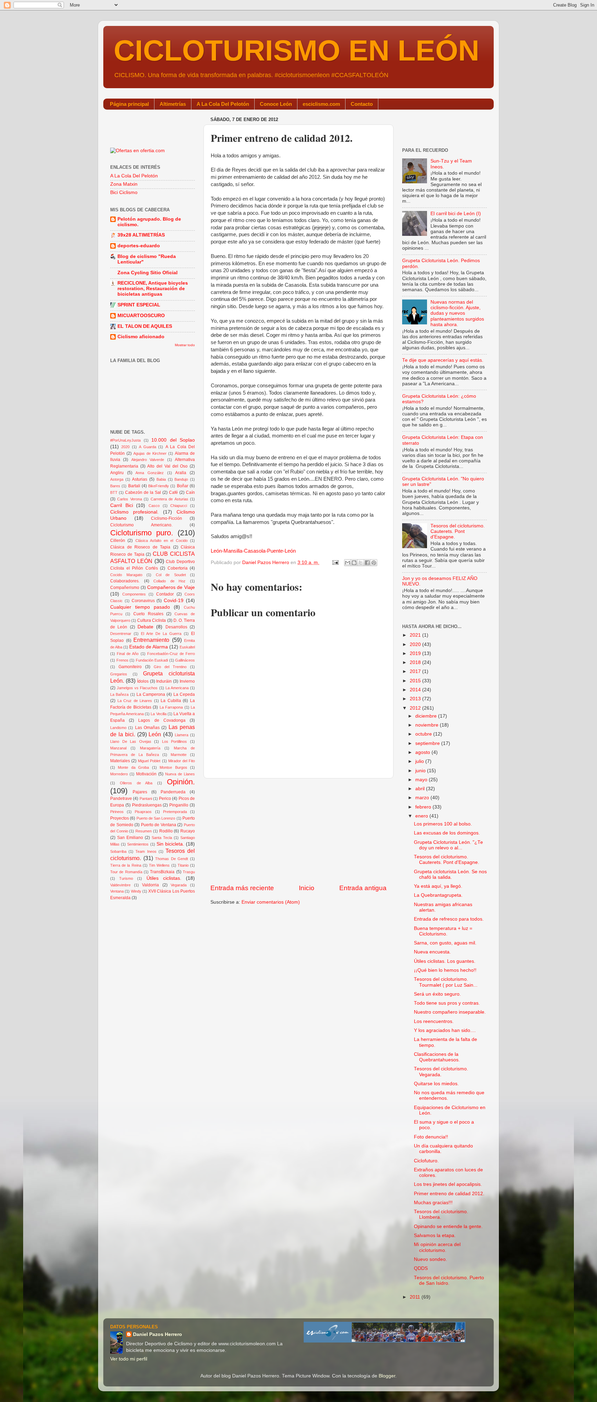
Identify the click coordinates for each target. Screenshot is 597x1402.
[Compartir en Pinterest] (373, 562)
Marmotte (179, 755)
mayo (422, 779)
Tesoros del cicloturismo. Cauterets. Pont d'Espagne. (457, 531)
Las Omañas (147, 727)
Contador (165, 594)
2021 (416, 635)
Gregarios (118, 674)
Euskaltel (187, 647)
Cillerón (117, 540)
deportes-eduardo (138, 245)
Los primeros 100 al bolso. (443, 824)
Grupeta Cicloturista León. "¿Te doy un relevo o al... (448, 845)
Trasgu (189, 872)
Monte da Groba (133, 767)
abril (420, 788)
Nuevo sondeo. (430, 1259)
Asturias (139, 479)
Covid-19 (173, 600)
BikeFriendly (158, 486)
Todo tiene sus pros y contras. (447, 1003)
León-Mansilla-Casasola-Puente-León (253, 551)
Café (173, 492)
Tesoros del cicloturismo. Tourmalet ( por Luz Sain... (445, 982)
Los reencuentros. (434, 1021)
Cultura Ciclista (151, 620)
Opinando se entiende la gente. (448, 1226)
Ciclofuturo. (426, 1160)
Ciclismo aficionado (140, 336)
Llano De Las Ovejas (130, 741)
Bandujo (181, 479)
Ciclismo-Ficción (166, 518)
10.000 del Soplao (173, 440)
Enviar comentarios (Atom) (270, 902)
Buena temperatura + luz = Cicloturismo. (443, 931)
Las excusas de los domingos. (447, 833)
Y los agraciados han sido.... (445, 1030)
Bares (115, 486)
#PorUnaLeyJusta (125, 440)
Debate (145, 626)
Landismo (118, 728)
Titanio (183, 865)
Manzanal (118, 748)
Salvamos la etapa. (435, 1235)
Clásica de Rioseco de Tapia (140, 547)
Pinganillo (178, 805)
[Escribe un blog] (354, 562)
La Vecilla (158, 714)
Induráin (164, 681)
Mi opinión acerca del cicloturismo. (437, 1247)
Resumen (143, 831)
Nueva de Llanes (180, 774)
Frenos (122, 660)
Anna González (149, 473)
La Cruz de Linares (134, 701)
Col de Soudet (171, 575)
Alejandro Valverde (147, 460)
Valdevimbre (120, 885)
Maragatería (150, 748)
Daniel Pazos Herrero (157, 1334)
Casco (154, 506)
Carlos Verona (129, 499)
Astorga (116, 479)
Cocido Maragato (126, 575)
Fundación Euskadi (152, 660)
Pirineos (117, 812)
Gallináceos (185, 660)
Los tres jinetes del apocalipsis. (448, 1184)
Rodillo (166, 831)
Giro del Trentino (170, 667)
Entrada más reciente (242, 888)
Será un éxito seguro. (437, 994)
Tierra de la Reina (125, 865)
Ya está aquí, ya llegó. (438, 886)
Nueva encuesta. (432, 951)
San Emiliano (130, 837)
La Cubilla (171, 700)
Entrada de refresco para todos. (449, 919)
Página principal (129, 104)
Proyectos (119, 818)
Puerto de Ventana (158, 824)
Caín (190, 492)
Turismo (126, 878)
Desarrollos (176, 627)
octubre (424, 734)
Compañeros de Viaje (171, 587)
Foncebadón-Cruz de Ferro (171, 654)
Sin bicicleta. (170, 844)
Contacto (362, 104)
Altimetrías (173, 104)
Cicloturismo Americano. (141, 525)
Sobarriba (118, 851)
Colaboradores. (125, 581)
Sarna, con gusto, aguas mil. (445, 943)
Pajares (140, 792)
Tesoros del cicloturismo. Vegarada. (441, 1071)
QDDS (421, 1268)
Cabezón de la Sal (143, 492)
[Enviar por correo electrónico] (347, 562)
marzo (422, 797)
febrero (424, 807)
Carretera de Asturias (169, 499)
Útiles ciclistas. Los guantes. (444, 961)
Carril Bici (121, 505)
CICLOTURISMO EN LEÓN (296, 50)
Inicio (306, 888)
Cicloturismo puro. (141, 532)
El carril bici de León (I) (455, 213)
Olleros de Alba (136, 783)
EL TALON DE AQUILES (144, 326)
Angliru (117, 472)
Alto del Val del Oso (167, 466)
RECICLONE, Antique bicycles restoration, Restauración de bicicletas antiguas (152, 288)
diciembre (426, 716)
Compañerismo (124, 587)
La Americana (177, 688)
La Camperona (150, 694)
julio (420, 761)
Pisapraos (143, 812)
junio (421, 770)
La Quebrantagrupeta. (438, 895)
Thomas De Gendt (171, 859)
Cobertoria (178, 568)
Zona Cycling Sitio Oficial (147, 272)
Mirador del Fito (181, 761)
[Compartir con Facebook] (367, 562)
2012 (416, 708)
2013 (416, 698)
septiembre (428, 743)
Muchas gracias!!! (433, 1202)
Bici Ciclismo (124, 192)
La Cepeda (184, 694)
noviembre (427, 725)
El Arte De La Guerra (161, 633)
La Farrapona (171, 707)
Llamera (181, 735)
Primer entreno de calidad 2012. (449, 1193)
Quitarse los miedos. (436, 1083)
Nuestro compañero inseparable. (450, 1012)
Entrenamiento (151, 640)
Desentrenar (120, 633)
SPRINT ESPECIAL (138, 304)
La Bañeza (119, 694)
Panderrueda (173, 792)
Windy (136, 891)
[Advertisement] (298, 831)
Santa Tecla (162, 838)
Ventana (117, 891)
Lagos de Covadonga (161, 720)
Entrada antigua (363, 888)
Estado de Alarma (148, 646)
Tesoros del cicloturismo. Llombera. (441, 1214)
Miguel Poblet (149, 761)
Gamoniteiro (130, 666)
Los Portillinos (174, 741)
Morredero (119, 774)
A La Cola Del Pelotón (223, 104)
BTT (113, 492)
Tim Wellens (159, 865)
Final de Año (128, 654)
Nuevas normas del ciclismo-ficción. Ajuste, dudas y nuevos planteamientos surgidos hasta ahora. (457, 313)
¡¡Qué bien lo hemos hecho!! (445, 970)
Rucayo (187, 831)
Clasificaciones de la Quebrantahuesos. (437, 1057)
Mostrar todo (185, 345)
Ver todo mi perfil (128, 1359)
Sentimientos (138, 844)
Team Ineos (145, 851)
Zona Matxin (124, 184)
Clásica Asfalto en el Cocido (161, 540)
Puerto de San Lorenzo (156, 818)
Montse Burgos (173, 767)
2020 (125, 447)
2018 (416, 662)
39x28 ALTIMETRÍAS (141, 235)
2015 (416, 680)
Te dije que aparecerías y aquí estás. (442, 360)
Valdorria (150, 885)
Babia (161, 479)
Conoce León (276, 104)
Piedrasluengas (147, 805)
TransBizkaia (162, 871)
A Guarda (147, 447)
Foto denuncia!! (431, 1137)
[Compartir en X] (360, 562)
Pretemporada (175, 812)
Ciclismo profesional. (134, 512)
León (155, 734)
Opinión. (181, 781)
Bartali (134, 485)
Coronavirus (143, 600)
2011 (415, 1297)
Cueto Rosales (148, 613)
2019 (416, 653)
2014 (416, 689)
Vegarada (179, 885)
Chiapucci (178, 506)
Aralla (180, 472)
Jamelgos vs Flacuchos (137, 688)
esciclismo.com (321, 104)
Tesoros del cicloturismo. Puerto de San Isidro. (449, 1280)
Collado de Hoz (169, 581)
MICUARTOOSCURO (141, 315)
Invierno (187, 681)
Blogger (387, 1375)
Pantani (146, 798)
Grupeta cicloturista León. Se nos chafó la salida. (450, 874)
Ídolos (143, 681)
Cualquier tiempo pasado (140, 607)
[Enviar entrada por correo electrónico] (335, 562)
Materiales (120, 760)
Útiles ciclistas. (163, 878)
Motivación (146, 774)
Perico (165, 798)
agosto (423, 752)
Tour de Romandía (126, 872)
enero (422, 816)
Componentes (134, 594)
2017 (416, 671)
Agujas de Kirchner (150, 453)
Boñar (182, 485)
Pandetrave (121, 798)
